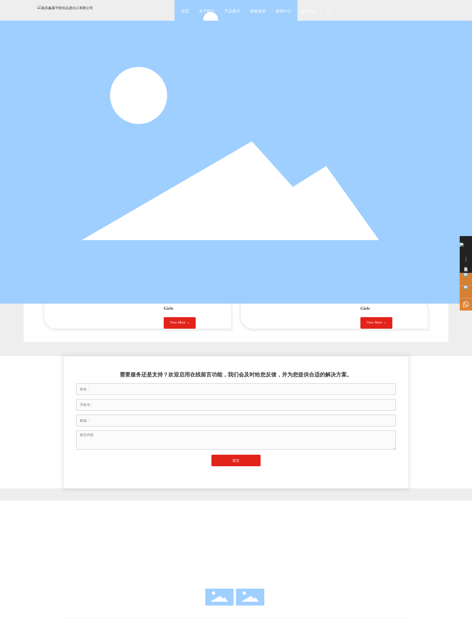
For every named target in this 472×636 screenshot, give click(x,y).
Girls (168, 308)
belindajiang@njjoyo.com (245, 560)
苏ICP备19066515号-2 (236, 574)
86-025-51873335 (245, 542)
